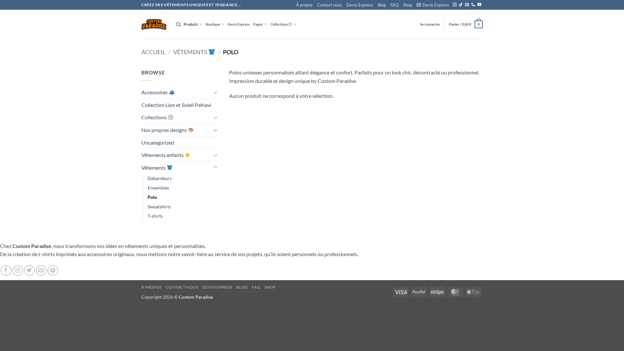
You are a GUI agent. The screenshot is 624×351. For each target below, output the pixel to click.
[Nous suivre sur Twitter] (29, 270)
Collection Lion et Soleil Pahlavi (176, 105)
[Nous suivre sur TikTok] (461, 5)
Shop (407, 4)
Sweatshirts (159, 206)
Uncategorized (157, 142)
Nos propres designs (164, 130)
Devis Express (359, 4)
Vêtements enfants (163, 155)
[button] (433, 5)
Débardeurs (160, 178)
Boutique (213, 24)
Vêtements (190, 52)
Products (191, 24)
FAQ (394, 4)
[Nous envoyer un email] (467, 5)
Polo (152, 197)
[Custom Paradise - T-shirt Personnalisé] (153, 24)
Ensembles (158, 187)
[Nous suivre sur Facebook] (6, 270)
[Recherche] (178, 24)
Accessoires (155, 92)
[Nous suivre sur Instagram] (455, 5)
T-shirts (155, 216)
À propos (304, 4)
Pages (258, 24)
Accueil (153, 52)
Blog (382, 4)
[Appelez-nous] (473, 5)
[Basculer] (215, 92)
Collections (279, 24)
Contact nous (329, 4)
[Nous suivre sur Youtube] (479, 5)
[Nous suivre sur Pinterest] (52, 270)
